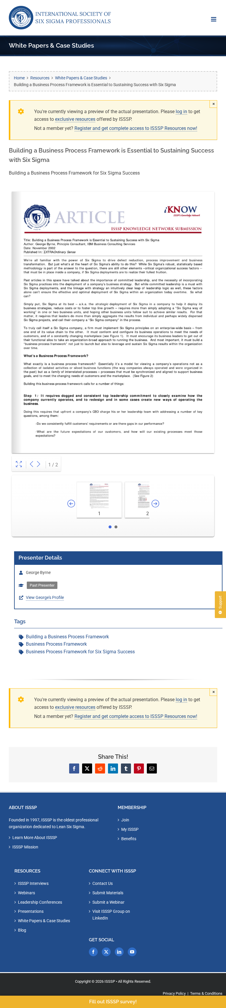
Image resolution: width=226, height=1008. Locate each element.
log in (181, 111)
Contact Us (102, 883)
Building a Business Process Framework (67, 636)
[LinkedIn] (119, 951)
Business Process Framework (56, 644)
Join (125, 820)
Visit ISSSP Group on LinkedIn (111, 914)
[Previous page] (31, 464)
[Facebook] (93, 951)
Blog (22, 930)
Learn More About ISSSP (34, 837)
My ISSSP (130, 829)
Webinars (26, 892)
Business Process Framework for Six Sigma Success (80, 651)
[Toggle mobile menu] (214, 19)
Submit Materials (107, 892)
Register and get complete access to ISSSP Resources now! (135, 128)
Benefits (128, 838)
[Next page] (38, 464)
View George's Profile (45, 597)
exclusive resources (75, 119)
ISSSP (109, 981)
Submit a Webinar (108, 902)
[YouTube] (132, 951)
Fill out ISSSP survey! (113, 1001)
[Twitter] (106, 951)
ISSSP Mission (25, 847)
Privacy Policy (174, 993)
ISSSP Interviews (33, 883)
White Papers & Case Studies (44, 920)
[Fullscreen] (19, 464)
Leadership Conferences (40, 902)
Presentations (31, 911)
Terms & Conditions (206, 993)
